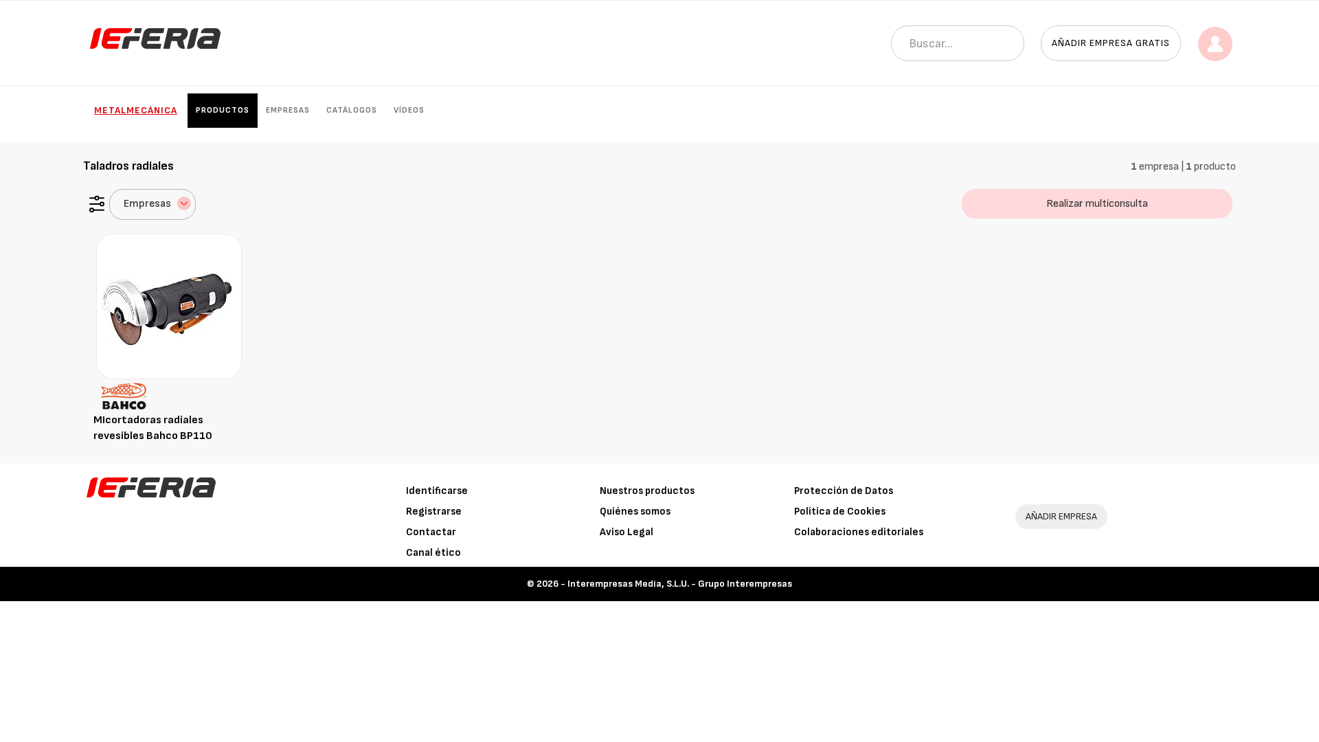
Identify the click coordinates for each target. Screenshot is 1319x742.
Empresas (288, 110)
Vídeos (409, 110)
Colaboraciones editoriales (858, 532)
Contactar (431, 532)
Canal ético (433, 552)
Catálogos (351, 110)
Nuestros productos (647, 490)
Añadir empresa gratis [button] (1111, 43)
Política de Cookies (840, 511)
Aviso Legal (626, 532)
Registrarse (434, 511)
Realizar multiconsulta (1097, 203)
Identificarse (437, 490)
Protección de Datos (843, 490)
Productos (222, 110)
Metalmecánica (135, 110)
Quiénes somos (635, 511)
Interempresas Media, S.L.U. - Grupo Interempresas (679, 583)
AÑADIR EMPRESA (1061, 516)
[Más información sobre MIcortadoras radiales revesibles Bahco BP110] (169, 306)
